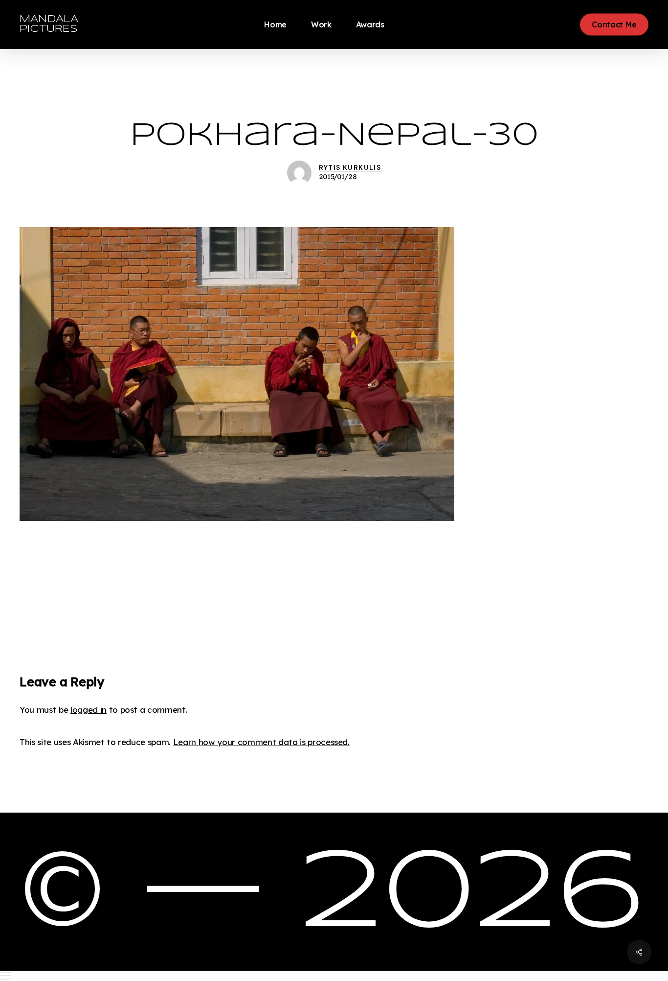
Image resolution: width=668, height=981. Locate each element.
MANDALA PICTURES (49, 24)
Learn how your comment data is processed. (261, 742)
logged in (88, 709)
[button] (334, 976)
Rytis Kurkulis (350, 167)
